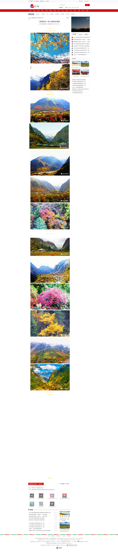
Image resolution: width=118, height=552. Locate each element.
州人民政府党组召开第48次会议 (77, 92)
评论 (47, 14)
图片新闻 (31, 14)
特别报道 (73, 14)
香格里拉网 (34, 17)
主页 (30, 17)
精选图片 (86, 34)
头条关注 (80, 34)
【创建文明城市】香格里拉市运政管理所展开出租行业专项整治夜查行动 (43, 533)
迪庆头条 (37, 14)
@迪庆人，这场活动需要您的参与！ (80, 54)
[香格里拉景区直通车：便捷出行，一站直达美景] (76, 64)
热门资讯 (74, 34)
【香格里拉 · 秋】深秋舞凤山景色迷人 (37, 531)
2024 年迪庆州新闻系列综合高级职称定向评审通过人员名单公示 (82, 38)
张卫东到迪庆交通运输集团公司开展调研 (81, 43)
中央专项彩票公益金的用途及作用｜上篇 (81, 52)
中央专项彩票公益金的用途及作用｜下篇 (81, 48)
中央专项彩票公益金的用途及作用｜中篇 (81, 50)
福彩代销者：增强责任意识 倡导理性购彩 (79, 79)
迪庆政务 (62, 14)
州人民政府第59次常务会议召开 (77, 90)
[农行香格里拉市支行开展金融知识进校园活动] (84, 72)
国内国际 (57, 14)
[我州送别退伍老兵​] (76, 72)
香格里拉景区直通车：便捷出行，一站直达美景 (82, 40)
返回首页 (67, 17)
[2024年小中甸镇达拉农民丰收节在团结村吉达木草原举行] (84, 64)
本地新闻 (43, 14)
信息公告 (67, 14)
